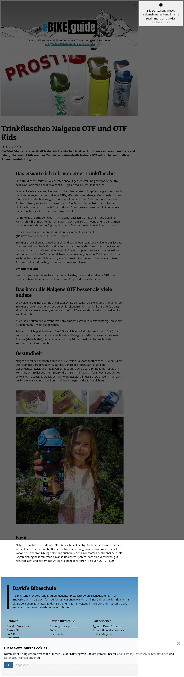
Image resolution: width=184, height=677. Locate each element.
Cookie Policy (125, 654)
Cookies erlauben (161, 22)
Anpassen (22, 665)
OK (9, 665)
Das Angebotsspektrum (64, 626)
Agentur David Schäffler (107, 626)
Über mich (56, 634)
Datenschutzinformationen (151, 654)
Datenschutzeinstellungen (20, 658)
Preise (53, 630)
